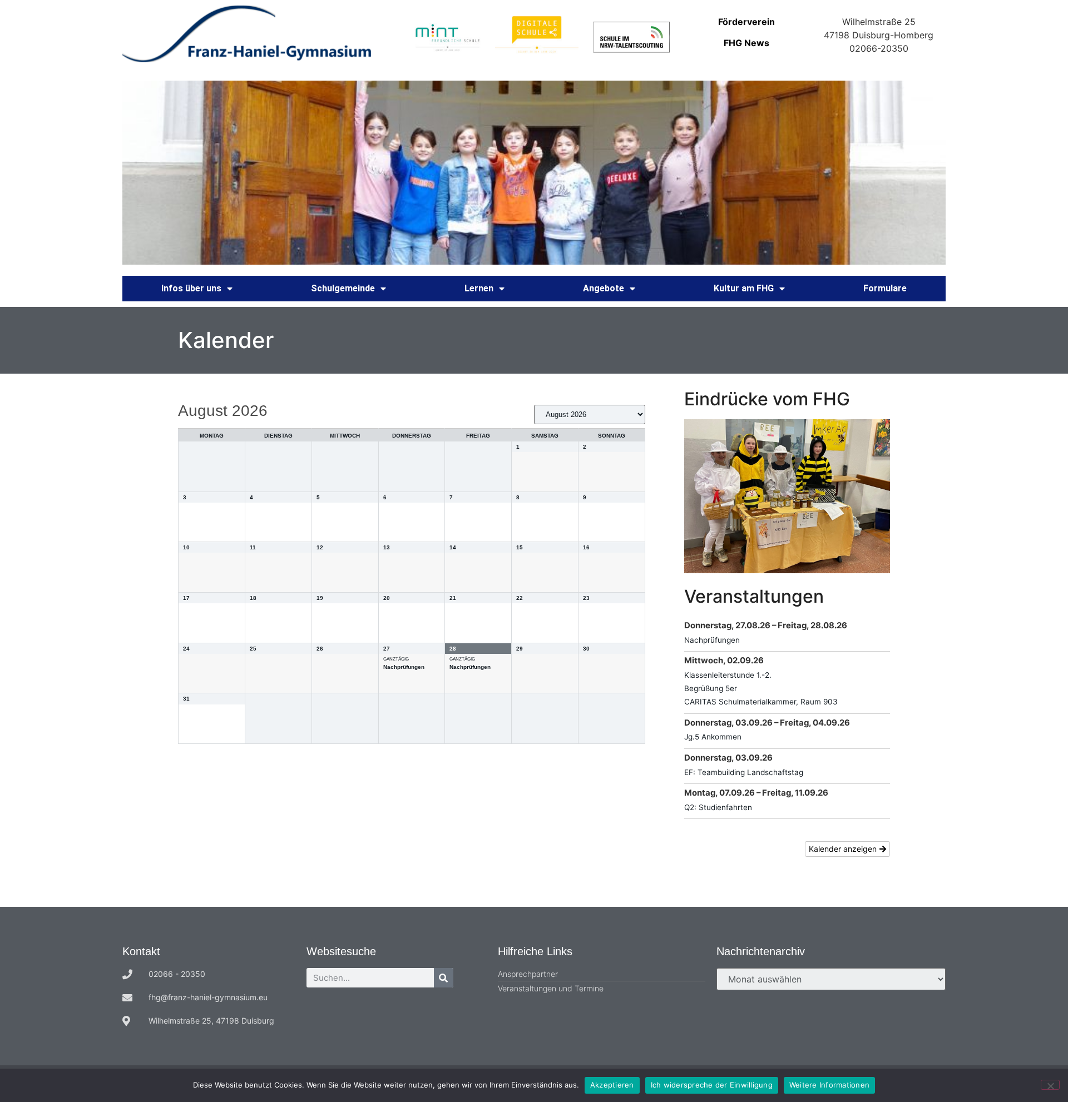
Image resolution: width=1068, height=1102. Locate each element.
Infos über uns (191, 288)
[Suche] (443, 977)
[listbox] (589, 414)
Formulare (885, 288)
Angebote (603, 288)
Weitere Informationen (829, 1084)
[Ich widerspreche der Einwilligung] (1050, 1085)
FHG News (746, 42)
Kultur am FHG (744, 288)
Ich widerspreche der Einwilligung (712, 1084)
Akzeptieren (612, 1084)
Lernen (478, 288)
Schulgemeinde (343, 288)
